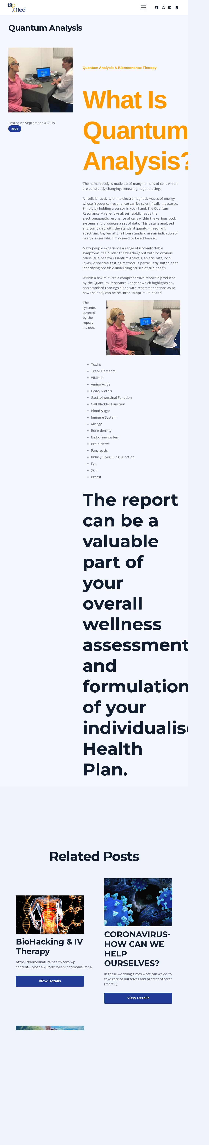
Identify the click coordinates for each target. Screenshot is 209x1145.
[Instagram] (163, 7)
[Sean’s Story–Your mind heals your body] (50, 1028)
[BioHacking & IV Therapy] (50, 898)
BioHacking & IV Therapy (49, 946)
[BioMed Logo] (16, 7)
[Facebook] (156, 7)
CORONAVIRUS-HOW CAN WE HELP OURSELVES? (137, 948)
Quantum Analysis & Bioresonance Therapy (120, 68)
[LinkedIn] (170, 7)
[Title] (176, 7)
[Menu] (143, 7)
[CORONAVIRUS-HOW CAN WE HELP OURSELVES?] (138, 881)
